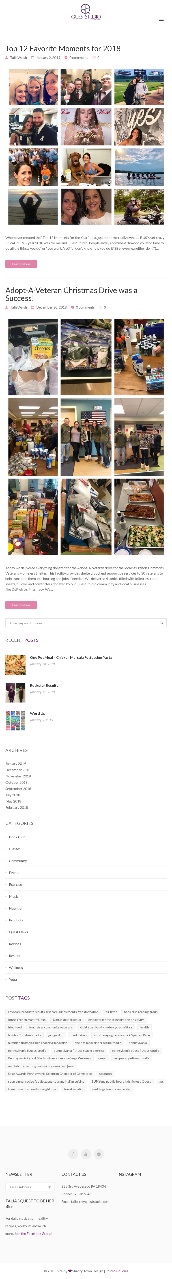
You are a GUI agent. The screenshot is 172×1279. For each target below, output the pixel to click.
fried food (15, 1027)
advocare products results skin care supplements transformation (53, 1012)
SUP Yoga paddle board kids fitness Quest (121, 1081)
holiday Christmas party (24, 1035)
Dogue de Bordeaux (67, 1019)
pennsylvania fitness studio (27, 1050)
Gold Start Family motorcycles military (106, 1027)
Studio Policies (117, 1271)
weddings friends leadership (111, 1089)
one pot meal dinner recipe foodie (98, 1043)
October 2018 (16, 782)
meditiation (79, 1035)
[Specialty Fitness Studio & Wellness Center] (86, 11)
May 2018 (13, 801)
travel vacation (74, 1089)
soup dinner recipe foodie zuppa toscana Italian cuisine (46, 1081)
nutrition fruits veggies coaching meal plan (37, 1043)
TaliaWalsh (18, 57)
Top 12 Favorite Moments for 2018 (63, 48)
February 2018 (16, 807)
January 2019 (15, 763)
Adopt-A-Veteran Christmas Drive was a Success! (71, 293)
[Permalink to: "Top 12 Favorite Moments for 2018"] (86, 146)
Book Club (17, 837)
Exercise (15, 884)
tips (161, 1081)
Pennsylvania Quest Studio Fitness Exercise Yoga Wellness (49, 1058)
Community (18, 860)
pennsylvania (138, 1043)
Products (16, 920)
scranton (105, 1073)
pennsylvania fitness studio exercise (79, 1050)
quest (102, 1058)
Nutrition (16, 908)
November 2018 (18, 776)
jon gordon (55, 1035)
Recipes (15, 944)
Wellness (16, 967)
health (144, 1027)
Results (14, 955)
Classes (15, 849)
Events (14, 872)
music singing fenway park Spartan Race (122, 1035)
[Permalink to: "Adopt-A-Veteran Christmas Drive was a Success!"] (86, 437)
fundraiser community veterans (51, 1027)
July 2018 (12, 795)
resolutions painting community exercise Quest (41, 1066)
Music (14, 896)
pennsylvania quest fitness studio (135, 1050)
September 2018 (18, 788)
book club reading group (141, 1012)
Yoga (13, 979)
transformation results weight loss (32, 1089)
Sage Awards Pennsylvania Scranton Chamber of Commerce (50, 1073)
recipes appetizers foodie (131, 1058)
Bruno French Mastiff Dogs (27, 1019)
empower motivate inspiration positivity (116, 1019)
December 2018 (17, 770)
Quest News (18, 932)
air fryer (111, 1012)
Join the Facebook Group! (33, 1234)
